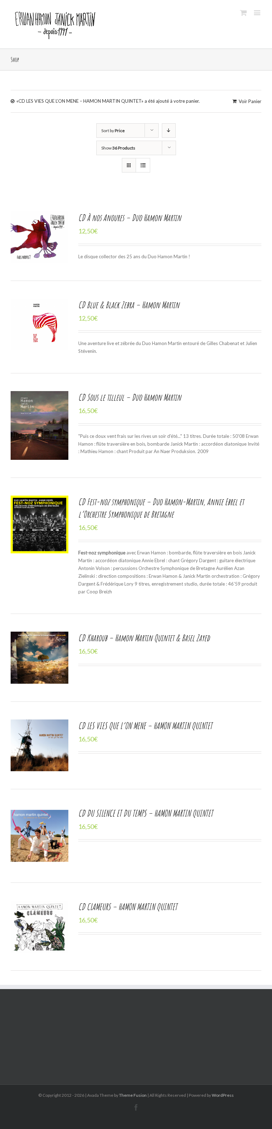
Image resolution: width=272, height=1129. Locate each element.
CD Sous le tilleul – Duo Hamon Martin (129, 397)
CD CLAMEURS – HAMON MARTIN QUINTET (127, 906)
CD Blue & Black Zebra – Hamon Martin (128, 304)
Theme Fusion (133, 1095)
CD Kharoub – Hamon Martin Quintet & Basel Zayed (144, 637)
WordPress (223, 1095)
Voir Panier (250, 101)
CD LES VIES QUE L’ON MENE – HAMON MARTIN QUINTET (145, 725)
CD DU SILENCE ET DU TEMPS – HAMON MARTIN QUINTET (145, 813)
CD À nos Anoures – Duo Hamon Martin (129, 217)
